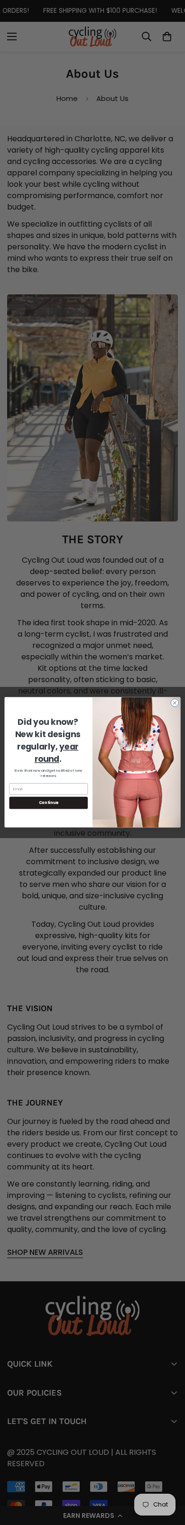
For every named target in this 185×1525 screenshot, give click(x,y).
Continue (48, 803)
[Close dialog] (175, 703)
